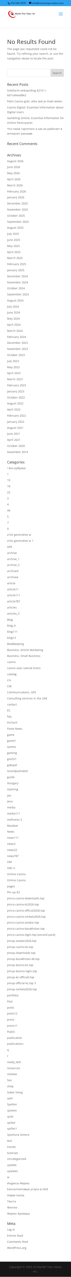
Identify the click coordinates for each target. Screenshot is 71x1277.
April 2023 (14, 373)
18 (8, 486)
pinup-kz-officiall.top (20, 977)
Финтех (12, 1207)
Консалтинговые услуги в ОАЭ (27, 1189)
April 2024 (14, 324)
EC (8, 710)
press (10, 1019)
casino (11, 662)
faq (9, 716)
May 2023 (13, 367)
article (11, 583)
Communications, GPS (21, 692)
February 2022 (16, 415)
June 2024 (13, 312)
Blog (10, 619)
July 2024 (13, 306)
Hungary (12, 783)
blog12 (11, 638)
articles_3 (13, 613)
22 (8, 492)
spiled (11, 1122)
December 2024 (17, 276)
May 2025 (13, 246)
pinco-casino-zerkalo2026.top (26, 916)
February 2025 (16, 264)
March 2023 (15, 379)
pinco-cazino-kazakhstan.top (26, 928)
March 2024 (15, 331)
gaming (12, 753)
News (10, 831)
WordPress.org (16, 1248)
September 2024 (18, 294)
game (10, 735)
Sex (9, 1080)
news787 (13, 856)
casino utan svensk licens (24, 668)
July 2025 (13, 234)
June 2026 (13, 167)
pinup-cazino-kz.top (20, 947)
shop (10, 1086)
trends (11, 1147)
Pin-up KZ (13, 892)
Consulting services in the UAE (27, 698)
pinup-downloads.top (21, 953)
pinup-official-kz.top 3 (21, 983)
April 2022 (14, 409)
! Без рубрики (16, 468)
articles (12, 607)
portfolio (12, 995)
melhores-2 (14, 819)
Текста (11, 1201)
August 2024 (15, 300)
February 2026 (16, 191)
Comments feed (17, 1242)
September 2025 (18, 222)
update (12, 1165)
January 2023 (15, 391)
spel (10, 1098)
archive (12, 553)
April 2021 (14, 440)
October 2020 (16, 446)
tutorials (12, 1153)
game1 (11, 741)
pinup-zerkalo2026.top (22, 989)
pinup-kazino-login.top (22, 971)
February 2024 (16, 337)
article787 (13, 601)
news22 (12, 850)
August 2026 (15, 161)
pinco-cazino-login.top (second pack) (31, 935)
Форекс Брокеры (18, 1213)
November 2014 (17, 452)
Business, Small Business (23, 656)
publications (15, 1044)
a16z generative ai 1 (20, 541)
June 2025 (13, 240)
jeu (9, 795)
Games (11, 747)
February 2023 (16, 385)
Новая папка (15, 1195)
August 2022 (15, 403)
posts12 (12, 1013)
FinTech (12, 722)
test (9, 1141)
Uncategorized (16, 1159)
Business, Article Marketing (25, 650)
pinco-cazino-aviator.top (23, 922)
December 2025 (17, 203)
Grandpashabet (17, 771)
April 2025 (14, 252)
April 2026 (14, 179)
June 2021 (13, 434)
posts (10, 1007)
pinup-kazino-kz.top (20, 965)
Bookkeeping (15, 644)
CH (9, 680)
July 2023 (13, 361)
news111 (13, 838)
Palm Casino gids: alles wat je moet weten (34, 101)
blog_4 (11, 625)
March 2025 (15, 258)
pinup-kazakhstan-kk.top (23, 959)
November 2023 (17, 349)
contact (12, 704)
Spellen (12, 1104)
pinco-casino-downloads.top (25, 898)
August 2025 (15, 227)
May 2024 (13, 318)
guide (11, 777)
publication (14, 1038)
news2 (11, 844)
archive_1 (13, 559)
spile (10, 1116)
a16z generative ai (19, 534)
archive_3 (13, 565)
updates (12, 1171)
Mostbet (12, 826)
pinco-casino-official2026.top (26, 910)
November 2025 (17, 209)
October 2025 (16, 215)
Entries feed (15, 1235)
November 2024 (17, 282)
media (11, 807)
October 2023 (16, 355)
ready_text (14, 1062)
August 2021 (15, 428)
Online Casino (16, 874)
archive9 (12, 571)
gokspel (12, 765)
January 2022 (15, 422)
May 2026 (13, 173)
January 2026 (15, 197)
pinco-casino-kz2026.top (23, 904)
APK (9, 547)
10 (8, 480)
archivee (12, 577)
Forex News (14, 729)
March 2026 (15, 185)
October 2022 (16, 397)
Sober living (15, 1092)
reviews (12, 1074)
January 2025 (15, 270)
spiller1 (12, 1128)
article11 (13, 589)
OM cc (11, 868)
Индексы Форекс (18, 1183)
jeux (10, 801)
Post (10, 1001)
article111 (13, 595)
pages (11, 886)
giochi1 (12, 759)
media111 (13, 813)
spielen (12, 1110)
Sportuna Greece (18, 1134)
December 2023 (17, 343)
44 (8, 510)
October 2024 (16, 288)
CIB (9, 686)
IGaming (12, 789)
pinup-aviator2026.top (21, 941)
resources (13, 1068)
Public (11, 1032)
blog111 (12, 631)
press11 (12, 1025)
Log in (11, 1229)
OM (9, 862)
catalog (12, 674)
